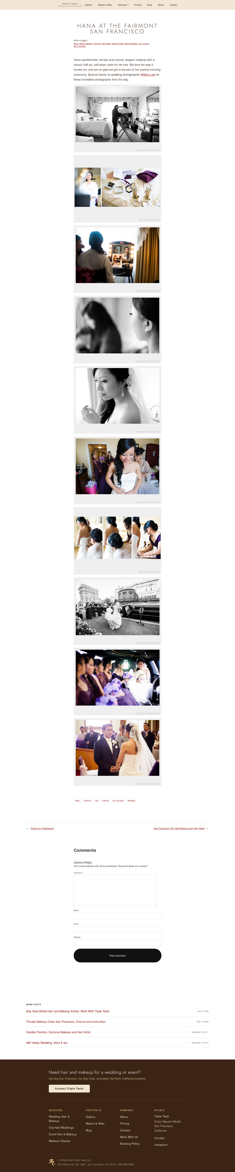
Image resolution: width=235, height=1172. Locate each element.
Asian (76, 43)
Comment (78, 872)
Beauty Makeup (86, 43)
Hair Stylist (106, 43)
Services (122, 4)
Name (77, 910)
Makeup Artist (118, 43)
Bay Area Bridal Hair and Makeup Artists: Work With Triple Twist (67, 1011)
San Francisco (80, 46)
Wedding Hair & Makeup (59, 1118)
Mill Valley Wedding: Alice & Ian (47, 1042)
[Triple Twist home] (52, 1162)
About (161, 4)
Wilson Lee (148, 74)
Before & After (105, 4)
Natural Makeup (131, 43)
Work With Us (129, 1137)
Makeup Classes (59, 1141)
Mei (84, 40)
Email (77, 923)
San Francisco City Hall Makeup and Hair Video (179, 828)
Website (77, 937)
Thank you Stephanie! (42, 828)
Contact (173, 4)
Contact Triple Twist (69, 1088)
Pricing (137, 4)
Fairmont (97, 43)
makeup (105, 800)
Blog (149, 4)
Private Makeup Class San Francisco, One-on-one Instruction (66, 1021)
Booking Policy (129, 1143)
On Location (144, 43)
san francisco (118, 800)
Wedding (131, 800)
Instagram (160, 1145)
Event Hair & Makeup (63, 1134)
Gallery (88, 4)
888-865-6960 (126, 1164)
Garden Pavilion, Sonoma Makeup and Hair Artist (58, 1032)
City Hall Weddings (61, 1127)
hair (96, 800)
